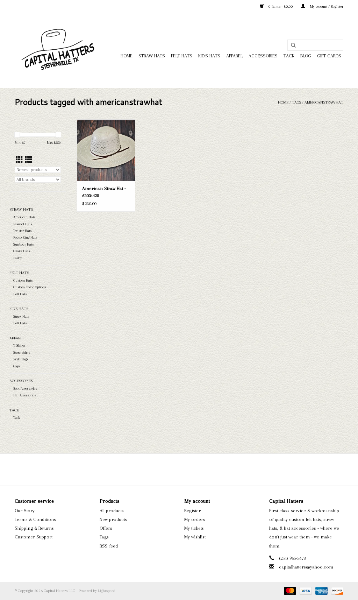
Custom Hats (23, 280)
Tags (296, 102)
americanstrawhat (324, 102)
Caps (16, 366)
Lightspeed (106, 590)
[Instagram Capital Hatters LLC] (185, 469)
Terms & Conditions (35, 519)
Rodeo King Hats (25, 237)
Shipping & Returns (34, 528)
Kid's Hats (209, 55)
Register (192, 510)
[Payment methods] (289, 590)
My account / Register (326, 6)
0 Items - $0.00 (280, 6)
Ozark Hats (21, 251)
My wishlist (195, 536)
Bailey (17, 258)
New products (113, 519)
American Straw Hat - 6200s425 (104, 192)
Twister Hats (22, 231)
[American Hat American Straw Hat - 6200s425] (106, 150)
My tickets (194, 528)
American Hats (24, 217)
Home (127, 55)
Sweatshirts (21, 352)
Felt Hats (181, 55)
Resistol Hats (22, 224)
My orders (194, 519)
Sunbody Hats (23, 244)
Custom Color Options (29, 287)
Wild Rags (20, 359)
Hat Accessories (24, 395)
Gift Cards (329, 55)
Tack (289, 55)
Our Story (25, 510)
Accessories (263, 55)
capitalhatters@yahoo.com (306, 567)
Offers (106, 528)
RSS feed (109, 546)
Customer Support (33, 536)
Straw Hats (151, 55)
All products (112, 510)
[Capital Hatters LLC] (57, 50)
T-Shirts (19, 345)
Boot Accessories (25, 388)
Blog (305, 55)
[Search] (293, 45)
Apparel (234, 55)
